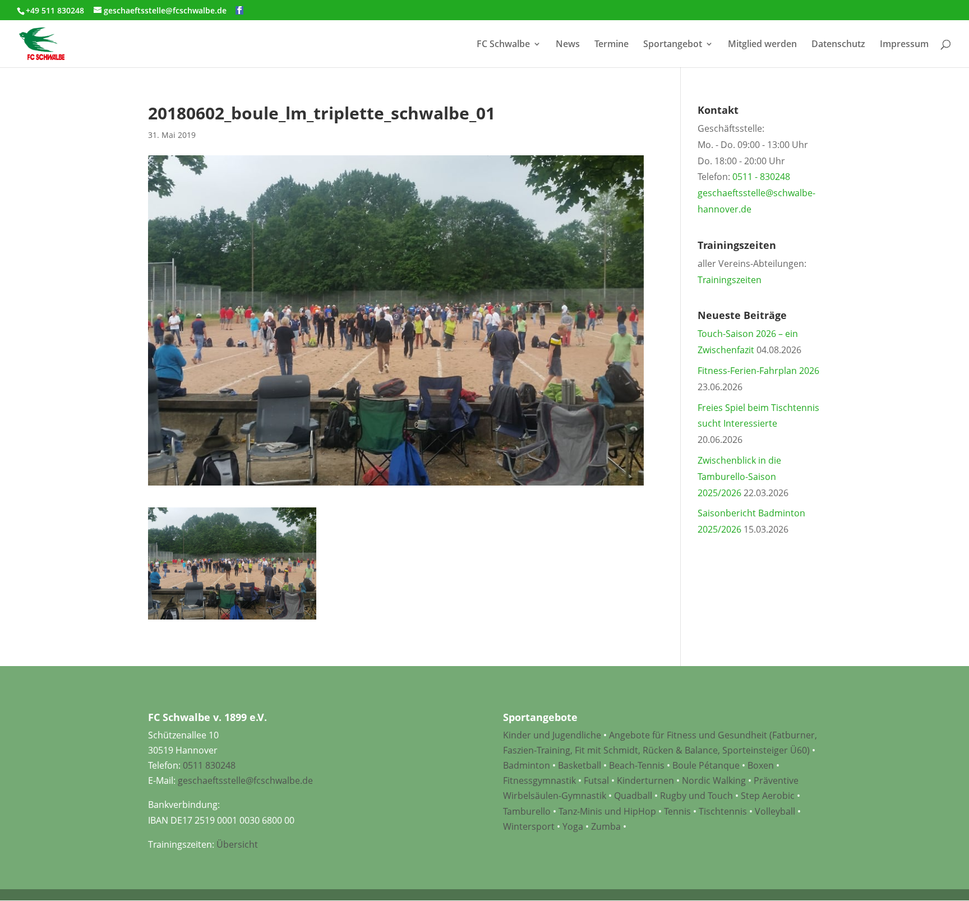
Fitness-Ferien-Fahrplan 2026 (758, 370)
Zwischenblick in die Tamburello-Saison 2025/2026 (739, 476)
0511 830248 (209, 765)
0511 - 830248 (761, 176)
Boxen (760, 765)
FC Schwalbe (503, 45)
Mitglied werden (762, 45)
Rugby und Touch (696, 795)
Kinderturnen (645, 780)
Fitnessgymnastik (539, 780)
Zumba (606, 826)
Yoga (572, 826)
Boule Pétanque (706, 765)
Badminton (526, 765)
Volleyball (776, 811)
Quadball (633, 795)
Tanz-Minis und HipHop (607, 811)
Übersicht (237, 844)
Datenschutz (838, 45)
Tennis (677, 811)
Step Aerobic (768, 795)
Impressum (904, 45)
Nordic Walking (714, 780)
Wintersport (529, 826)
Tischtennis (724, 811)
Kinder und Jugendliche (552, 735)
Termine (611, 45)
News (568, 45)
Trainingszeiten (730, 280)
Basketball (579, 765)
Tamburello (527, 811)
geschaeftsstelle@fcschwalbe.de (245, 780)
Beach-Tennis (637, 765)
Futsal (596, 780)
